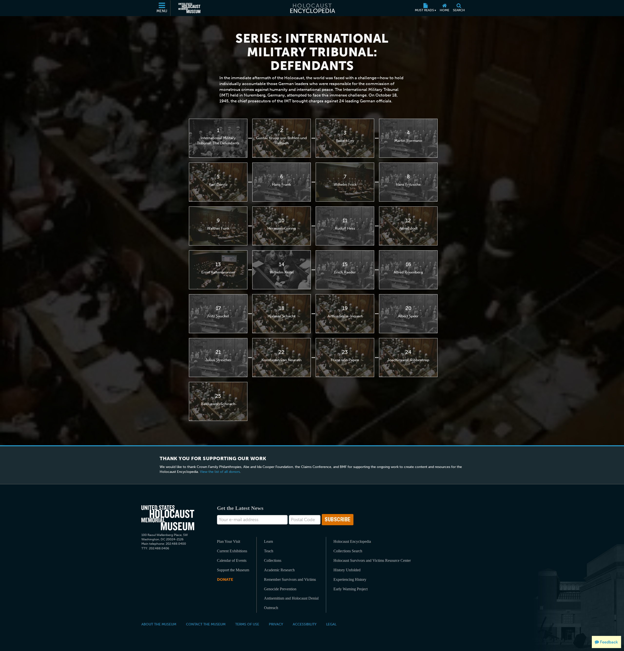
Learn (268, 541)
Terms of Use (247, 624)
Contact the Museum (205, 624)
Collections (272, 560)
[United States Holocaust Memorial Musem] (167, 517)
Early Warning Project (350, 589)
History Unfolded (347, 570)
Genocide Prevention (280, 589)
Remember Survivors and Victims (290, 579)
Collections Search (347, 551)
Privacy (276, 624)
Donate (225, 579)
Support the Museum (233, 570)
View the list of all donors (220, 472)
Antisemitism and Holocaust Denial (291, 598)
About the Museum (158, 624)
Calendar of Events (231, 560)
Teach (268, 551)
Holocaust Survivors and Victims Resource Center (372, 560)
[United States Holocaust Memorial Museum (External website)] (189, 8)
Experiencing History (349, 579)
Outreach (271, 608)
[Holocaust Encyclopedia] (312, 8)
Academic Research (279, 570)
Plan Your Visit (228, 541)
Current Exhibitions (232, 551)
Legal (331, 624)
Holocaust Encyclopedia (352, 541)
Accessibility (304, 624)
